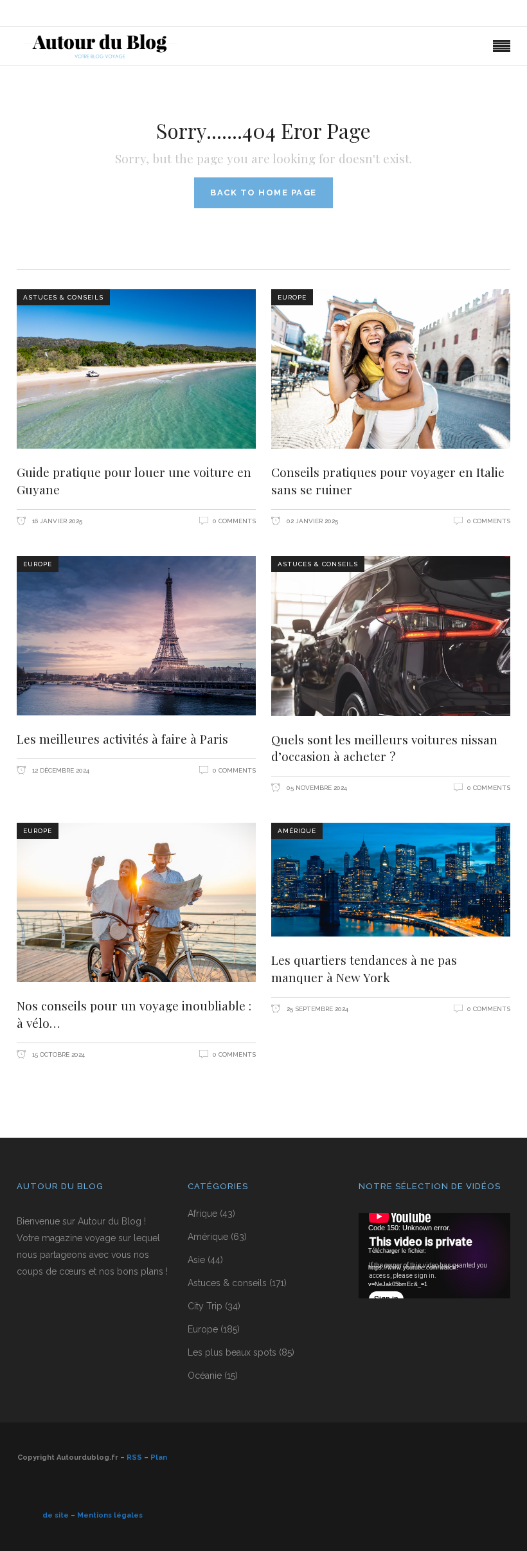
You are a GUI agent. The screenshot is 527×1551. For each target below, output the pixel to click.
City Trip (205, 1306)
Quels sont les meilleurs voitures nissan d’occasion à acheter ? (384, 748)
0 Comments (234, 520)
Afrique (202, 1213)
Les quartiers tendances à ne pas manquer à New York (364, 968)
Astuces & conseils (63, 297)
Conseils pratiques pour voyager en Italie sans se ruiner (388, 480)
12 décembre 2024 (59, 770)
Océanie (205, 1375)
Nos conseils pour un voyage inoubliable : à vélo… (134, 1014)
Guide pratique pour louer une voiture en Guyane (134, 480)
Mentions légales (110, 1515)
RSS (134, 1457)
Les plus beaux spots (232, 1352)
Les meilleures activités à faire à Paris (122, 738)
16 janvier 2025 (56, 520)
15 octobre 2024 (57, 1054)
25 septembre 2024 (316, 1008)
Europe (292, 297)
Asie (196, 1260)
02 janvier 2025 (311, 520)
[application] (434, 1255)
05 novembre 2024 (316, 787)
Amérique (297, 830)
